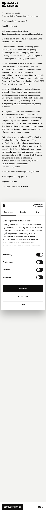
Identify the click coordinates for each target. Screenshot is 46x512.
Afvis (23, 305)
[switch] (39, 262)
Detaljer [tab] (23, 212)
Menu (40, 507)
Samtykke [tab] (8, 212)
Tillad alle (23, 288)
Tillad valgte (23, 296)
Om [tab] (37, 212)
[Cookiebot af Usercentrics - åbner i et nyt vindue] (32, 205)
